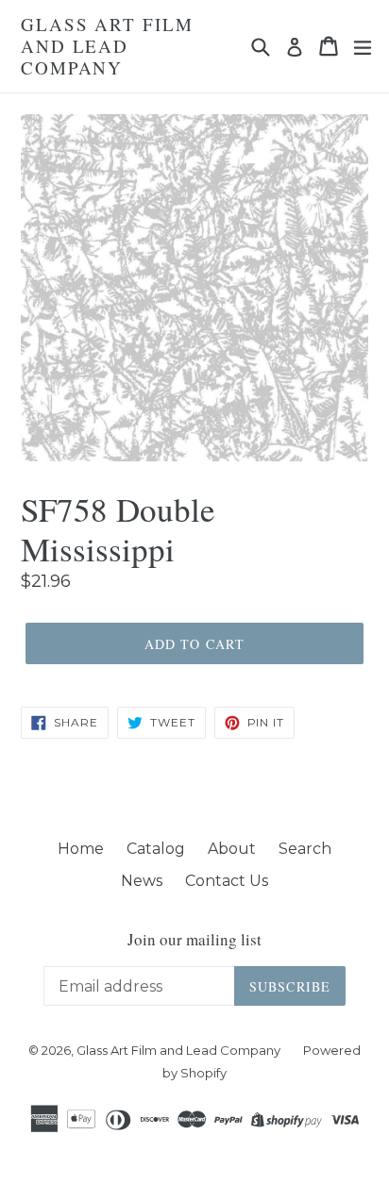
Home (81, 849)
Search (305, 849)
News (141, 881)
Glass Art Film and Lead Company (107, 46)
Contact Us (226, 881)
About (232, 849)
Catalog (156, 849)
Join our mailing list (194, 939)
